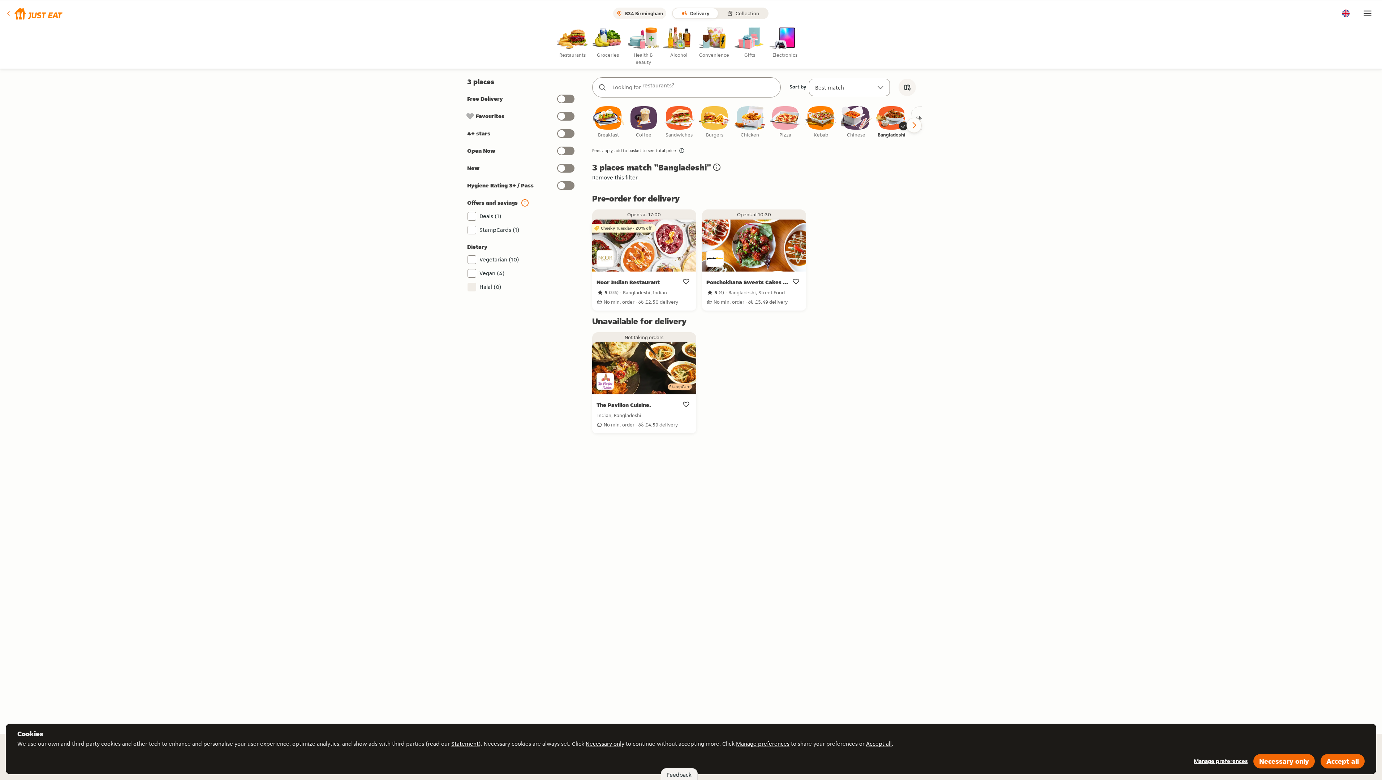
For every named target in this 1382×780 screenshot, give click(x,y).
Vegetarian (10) (499, 259)
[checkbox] (608, 122)
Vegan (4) (492, 273)
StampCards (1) (499, 230)
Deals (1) (490, 216)
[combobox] (693, 87)
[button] (34, 13)
